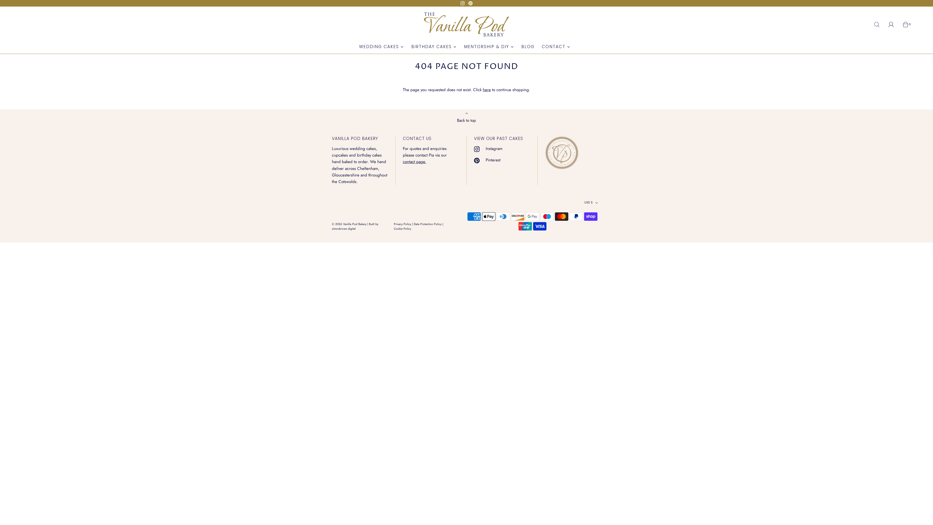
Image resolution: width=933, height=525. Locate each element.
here (487, 90)
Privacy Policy (402, 224)
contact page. (414, 162)
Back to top (466, 120)
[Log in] (894, 24)
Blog (528, 47)
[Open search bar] (879, 24)
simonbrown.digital (344, 229)
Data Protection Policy (427, 224)
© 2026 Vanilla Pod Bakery (349, 224)
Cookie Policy (402, 229)
